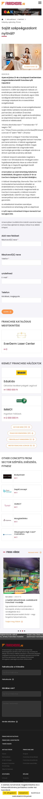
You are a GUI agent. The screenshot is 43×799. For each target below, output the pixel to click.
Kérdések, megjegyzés (11, 296)
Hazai (4, 754)
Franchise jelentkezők (10, 740)
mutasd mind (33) (20, 427)
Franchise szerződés (30, 763)
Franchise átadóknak (30, 760)
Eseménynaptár (7, 781)
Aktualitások (11, 19)
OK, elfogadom (10, 793)
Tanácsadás (6, 744)
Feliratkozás (6, 679)
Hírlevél (4, 778)
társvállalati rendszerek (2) (20, 439)
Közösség (6, 774)
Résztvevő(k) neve (10, 240)
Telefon (5, 258)
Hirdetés (26, 778)
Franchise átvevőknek (30, 757)
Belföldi (21, 19)
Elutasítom (23, 793)
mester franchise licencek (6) (20, 446)
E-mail (5, 277)
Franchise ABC (28, 750)
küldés (6, 312)
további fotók (29, 67)
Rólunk (25, 774)
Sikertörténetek (7, 769)
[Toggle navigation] (39, 3)
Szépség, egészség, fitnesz (11, 22)
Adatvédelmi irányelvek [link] (22, 796)
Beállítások (35, 793)
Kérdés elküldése (8, 722)
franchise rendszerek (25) (20, 433)
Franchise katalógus (10, 736)
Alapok (25, 754)
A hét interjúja (6, 760)
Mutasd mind (33, 552)
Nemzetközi (6, 757)
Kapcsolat (26, 781)
